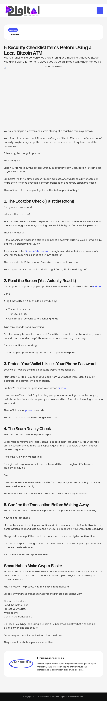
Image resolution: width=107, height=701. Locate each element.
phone (28, 410)
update (96, 286)
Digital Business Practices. (71, 696)
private (62, 388)
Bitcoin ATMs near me (37, 251)
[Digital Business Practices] (22, 10)
